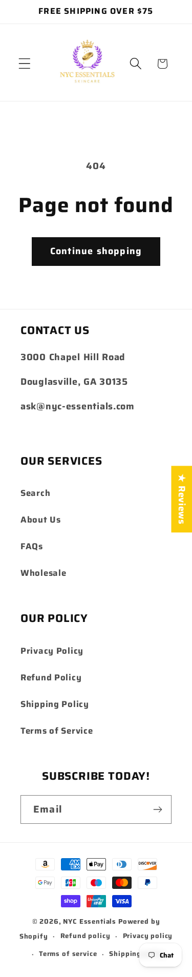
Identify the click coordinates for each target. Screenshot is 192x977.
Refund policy (85, 935)
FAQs (31, 546)
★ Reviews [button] (182, 499)
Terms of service (68, 953)
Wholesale (43, 572)
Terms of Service (56, 730)
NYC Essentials (90, 921)
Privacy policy (148, 935)
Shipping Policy (54, 704)
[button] (24, 63)
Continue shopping (96, 251)
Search (35, 493)
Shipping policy (137, 953)
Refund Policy (50, 677)
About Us (40, 519)
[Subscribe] (157, 809)
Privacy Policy (51, 650)
